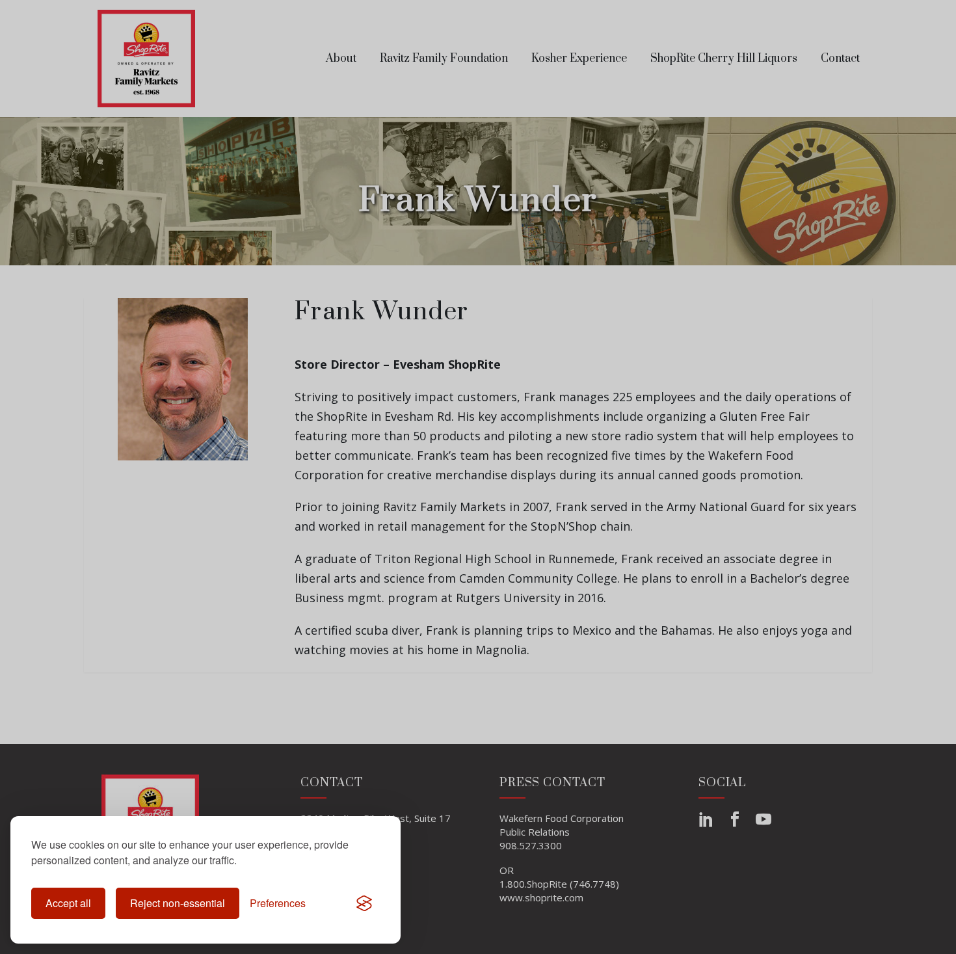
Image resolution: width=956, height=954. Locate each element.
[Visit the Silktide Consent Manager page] (364, 903)
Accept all (68, 902)
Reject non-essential (177, 902)
